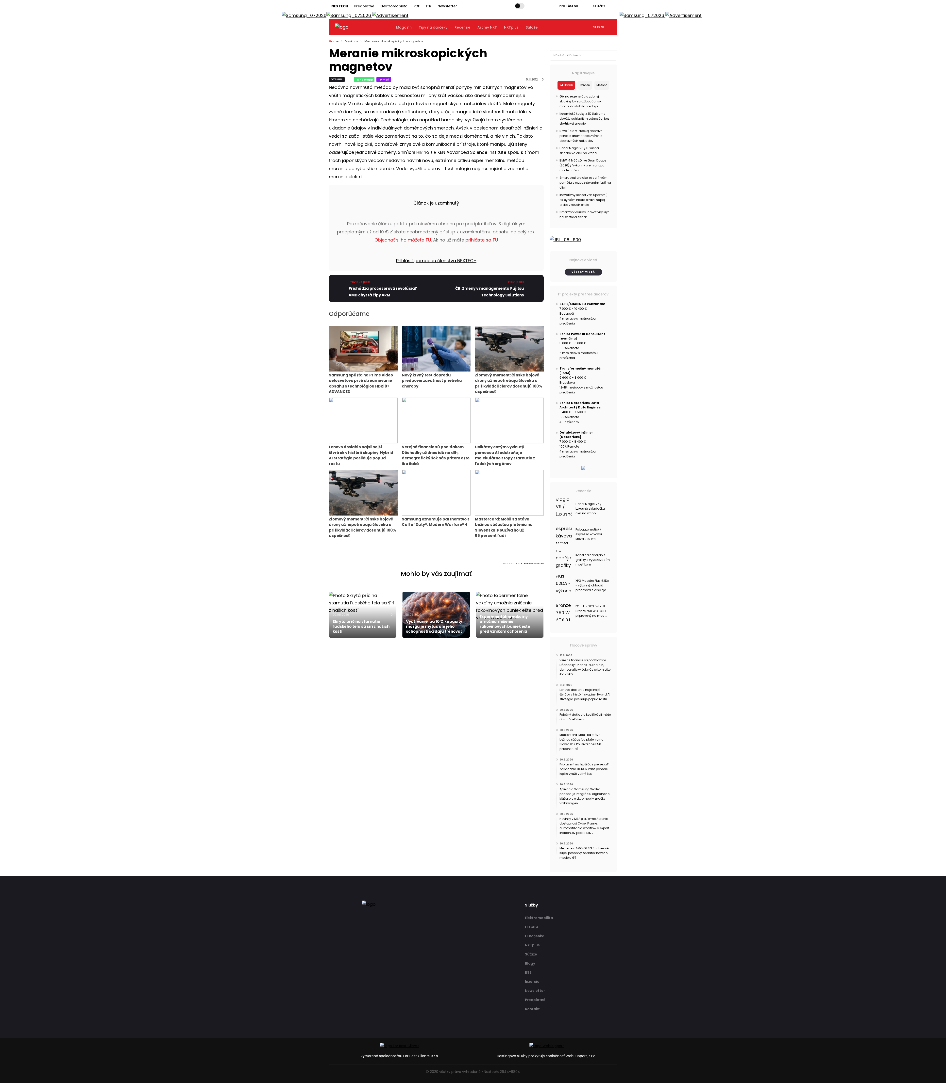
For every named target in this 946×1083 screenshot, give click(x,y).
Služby (599, 5)
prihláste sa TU (481, 240)
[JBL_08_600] (583, 239)
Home (333, 41)
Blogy (530, 963)
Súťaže (532, 27)
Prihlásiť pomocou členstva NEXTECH (436, 261)
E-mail (384, 79)
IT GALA (532, 926)
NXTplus (511, 27)
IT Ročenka (534, 936)
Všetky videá (583, 272)
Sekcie (599, 27)
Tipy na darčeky (433, 27)
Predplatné (364, 6)
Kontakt (532, 1008)
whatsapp (365, 79)
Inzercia (532, 981)
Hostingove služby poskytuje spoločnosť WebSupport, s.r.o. (546, 1055)
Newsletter (447, 6)
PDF (417, 6)
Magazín (404, 27)
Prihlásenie (569, 5)
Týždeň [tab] (584, 85)
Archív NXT (487, 27)
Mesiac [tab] (601, 85)
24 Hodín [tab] (566, 85)
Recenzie (462, 27)
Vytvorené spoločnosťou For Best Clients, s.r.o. (399, 1055)
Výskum (351, 41)
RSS (528, 972)
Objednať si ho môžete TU (402, 240)
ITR (428, 6)
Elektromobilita (393, 6)
